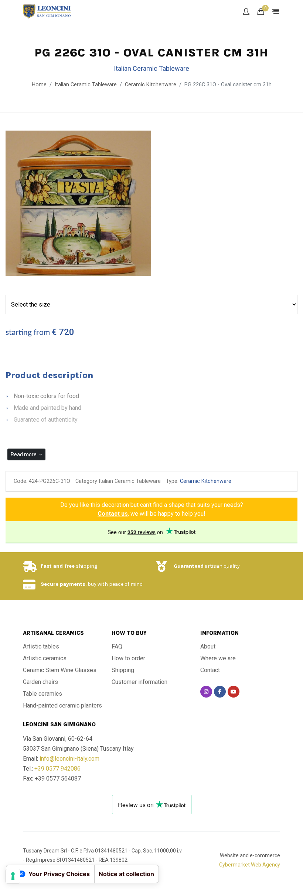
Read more (24, 454)
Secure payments (63, 584)
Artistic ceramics (45, 658)
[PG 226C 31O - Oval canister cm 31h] (78, 204)
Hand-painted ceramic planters (62, 705)
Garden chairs (40, 681)
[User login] (246, 11)
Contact (210, 670)
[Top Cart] (260, 11)
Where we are (218, 658)
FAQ (117, 646)
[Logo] (47, 11)
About (207, 646)
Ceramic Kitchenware (150, 85)
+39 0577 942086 (57, 768)
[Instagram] (206, 692)
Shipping (123, 670)
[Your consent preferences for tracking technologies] (13, 876)
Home (39, 85)
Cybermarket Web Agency (249, 865)
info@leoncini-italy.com (69, 758)
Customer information (139, 681)
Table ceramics (42, 693)
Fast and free (58, 566)
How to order (128, 658)
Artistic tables (41, 646)
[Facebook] (220, 692)
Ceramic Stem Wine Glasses (59, 670)
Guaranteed (189, 566)
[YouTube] (233, 692)
